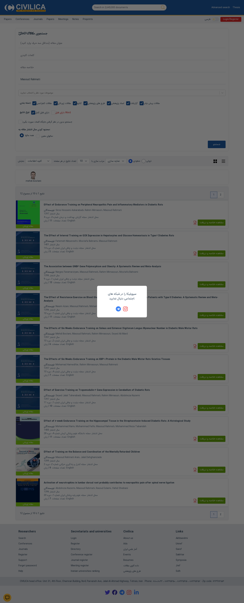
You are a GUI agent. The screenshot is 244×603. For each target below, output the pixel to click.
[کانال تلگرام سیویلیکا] (118, 309)
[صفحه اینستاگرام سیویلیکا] (125, 309)
